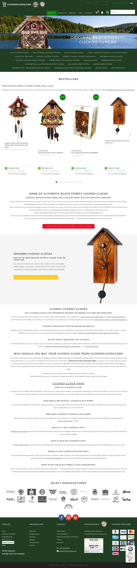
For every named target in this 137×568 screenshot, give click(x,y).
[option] (18, 134)
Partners (32, 537)
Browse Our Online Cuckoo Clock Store (120, 90)
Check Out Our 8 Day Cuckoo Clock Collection (110, 320)
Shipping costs (7, 537)
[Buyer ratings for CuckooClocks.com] (93, 546)
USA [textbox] (96, 3)
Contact (88, 13)
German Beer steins (102, 64)
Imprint (32, 545)
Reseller (32, 540)
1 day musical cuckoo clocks (46, 53)
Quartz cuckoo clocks (48, 56)
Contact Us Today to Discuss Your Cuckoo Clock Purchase (98, 333)
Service (72, 13)
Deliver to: (89, 3)
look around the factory (54, 458)
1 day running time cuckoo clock (91, 317)
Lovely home (101, 68)
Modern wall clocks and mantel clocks (44, 64)
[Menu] (134, 546)
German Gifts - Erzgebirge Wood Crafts (31, 68)
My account (6, 540)
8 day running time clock (116, 317)
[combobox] (101, 3)
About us (62, 13)
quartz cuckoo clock (65, 421)
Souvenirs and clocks (78, 64)
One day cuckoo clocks (19, 431)
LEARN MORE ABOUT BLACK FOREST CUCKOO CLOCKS (68, 226)
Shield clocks (90, 60)
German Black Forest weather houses (72, 68)
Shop (50, 13)
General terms (34, 534)
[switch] (130, 560)
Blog (3, 545)
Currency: (115, 3)
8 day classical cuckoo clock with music (107, 53)
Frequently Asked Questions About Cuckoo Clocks (62, 346)
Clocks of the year (23, 56)
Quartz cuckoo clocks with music (79, 56)
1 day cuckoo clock (19, 53)
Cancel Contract (8, 542)
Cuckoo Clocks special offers (30, 60)
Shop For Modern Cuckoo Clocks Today (36, 277)
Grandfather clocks (111, 60)
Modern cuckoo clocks (111, 56)
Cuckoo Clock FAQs (68, 383)
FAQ (80, 13)
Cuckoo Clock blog (91, 346)
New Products (118, 68)
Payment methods (8, 534)
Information (36, 524)
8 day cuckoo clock (74, 53)
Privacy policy (34, 542)
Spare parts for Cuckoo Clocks (64, 60)
